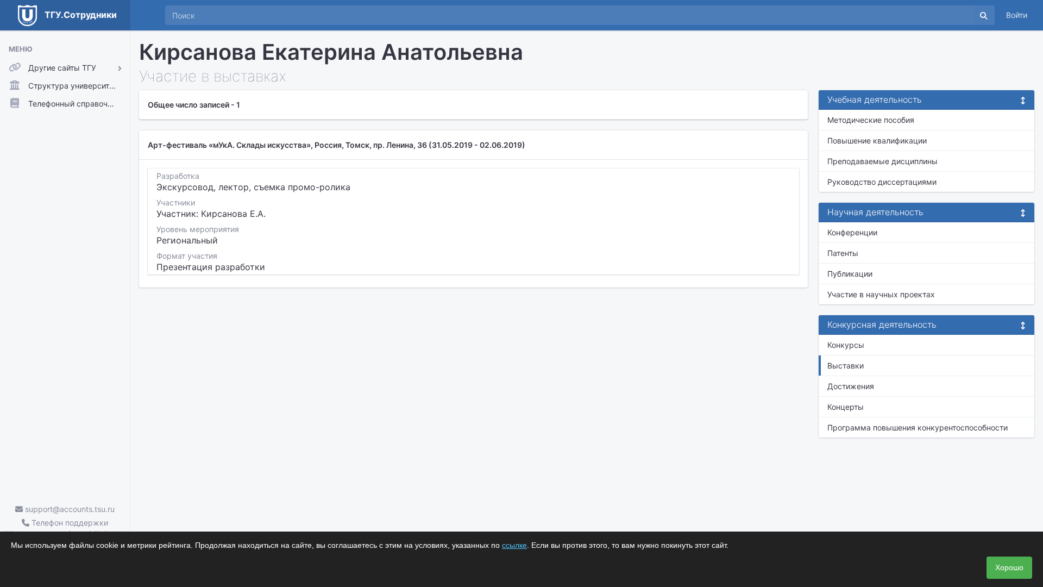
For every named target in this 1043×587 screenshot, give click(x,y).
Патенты (842, 253)
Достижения (850, 386)
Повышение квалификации (877, 140)
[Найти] (983, 15)
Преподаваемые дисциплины (882, 161)
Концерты (845, 406)
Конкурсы (845, 344)
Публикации (849, 273)
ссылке (514, 545)
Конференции (852, 232)
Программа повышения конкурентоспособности (917, 427)
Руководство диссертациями (882, 181)
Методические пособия (870, 119)
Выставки (845, 365)
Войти (1016, 15)
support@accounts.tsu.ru (69, 509)
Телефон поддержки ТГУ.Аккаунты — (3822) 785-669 (65, 528)
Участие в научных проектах (881, 294)
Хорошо (1009, 567)
